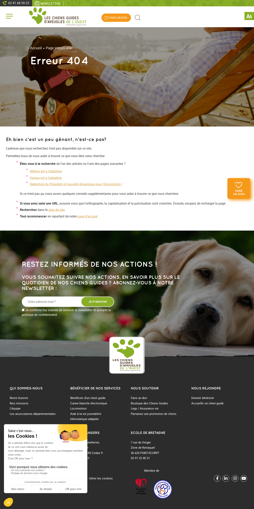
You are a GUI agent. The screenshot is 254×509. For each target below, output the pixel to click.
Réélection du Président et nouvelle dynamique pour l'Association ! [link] (76, 184)
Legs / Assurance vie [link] (145, 408)
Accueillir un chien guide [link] (207, 403)
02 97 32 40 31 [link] (140, 458)
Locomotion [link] (78, 408)
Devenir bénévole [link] (202, 398)
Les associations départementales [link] (33, 414)
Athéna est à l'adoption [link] (46, 171)
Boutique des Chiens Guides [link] (149, 403)
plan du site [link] (56, 210)
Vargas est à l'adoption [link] (46, 178)
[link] (249, 16)
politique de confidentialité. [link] (40, 315)
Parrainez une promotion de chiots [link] (153, 414)
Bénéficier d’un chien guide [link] (87, 398)
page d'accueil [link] (87, 216)
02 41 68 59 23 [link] (18, 3)
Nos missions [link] (19, 403)
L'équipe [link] (15, 408)
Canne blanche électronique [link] (88, 403)
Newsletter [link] (50, 3)
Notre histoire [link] (19, 398)
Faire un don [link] (239, 192)
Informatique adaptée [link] (84, 419)
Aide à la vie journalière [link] (85, 414)
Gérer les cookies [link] (101, 478)
